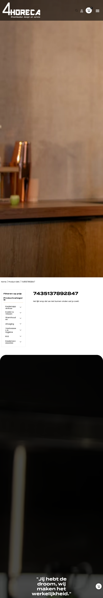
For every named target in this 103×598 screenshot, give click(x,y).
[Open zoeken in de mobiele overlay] (76, 10)
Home (3, 281)
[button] (98, 11)
